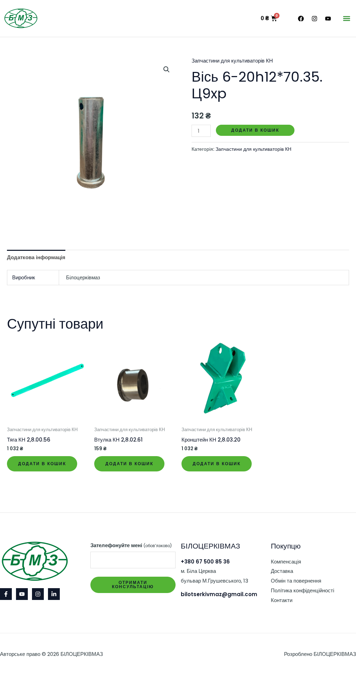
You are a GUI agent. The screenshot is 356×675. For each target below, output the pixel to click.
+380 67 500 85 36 (205, 561)
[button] (347, 18)
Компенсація (286, 561)
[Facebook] (6, 594)
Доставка (282, 571)
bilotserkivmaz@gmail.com (219, 594)
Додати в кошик (255, 130)
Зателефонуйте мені (131, 545)
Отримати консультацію (133, 584)
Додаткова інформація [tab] (36, 257)
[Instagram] (38, 594)
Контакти (281, 600)
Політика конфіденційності (302, 590)
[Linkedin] (54, 594)
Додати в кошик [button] (42, 464)
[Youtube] (22, 594)
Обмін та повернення (296, 580)
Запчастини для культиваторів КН (232, 60)
